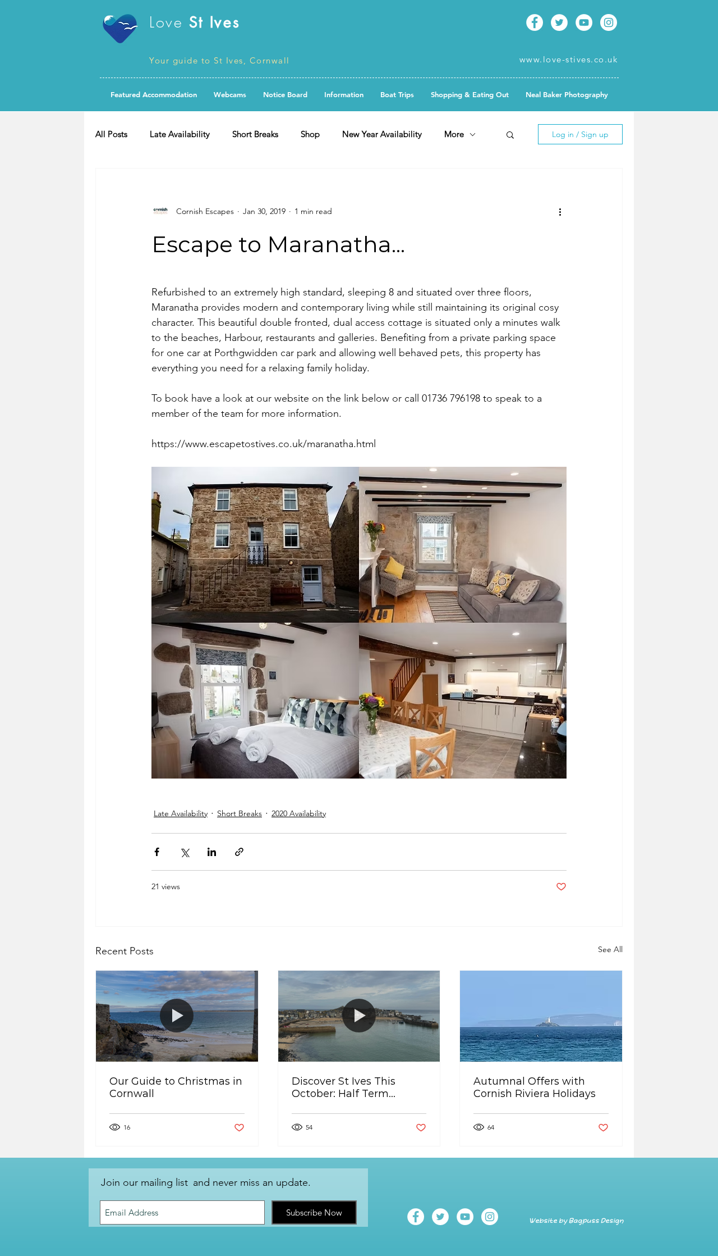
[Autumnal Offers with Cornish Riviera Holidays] (541, 1016)
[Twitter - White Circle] (559, 22)
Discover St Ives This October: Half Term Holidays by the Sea (343, 1087)
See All (610, 949)
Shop (310, 134)
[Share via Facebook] (156, 852)
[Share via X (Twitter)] (184, 852)
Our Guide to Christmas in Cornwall (175, 1087)
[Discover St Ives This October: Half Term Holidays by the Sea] (359, 1016)
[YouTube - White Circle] (584, 22)
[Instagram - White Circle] (608, 22)
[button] (285, 94)
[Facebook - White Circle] (534, 22)
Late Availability (180, 134)
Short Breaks (255, 134)
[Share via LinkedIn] (211, 852)
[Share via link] (239, 852)
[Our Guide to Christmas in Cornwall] (177, 1016)
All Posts (111, 134)
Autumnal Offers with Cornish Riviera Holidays (534, 1087)
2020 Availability (298, 813)
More (454, 134)
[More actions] (560, 211)
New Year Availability (382, 134)
